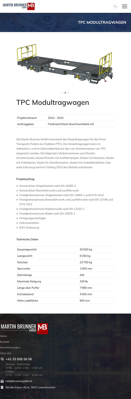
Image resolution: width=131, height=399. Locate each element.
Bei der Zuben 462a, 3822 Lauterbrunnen (30, 387)
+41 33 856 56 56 (19, 359)
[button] (20, 65)
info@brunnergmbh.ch (19, 381)
